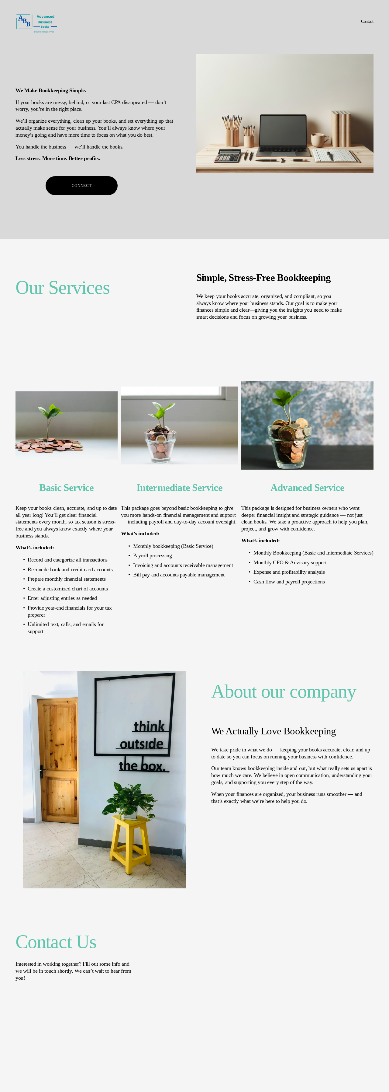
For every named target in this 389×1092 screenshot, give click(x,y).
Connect (81, 186)
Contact (367, 21)
